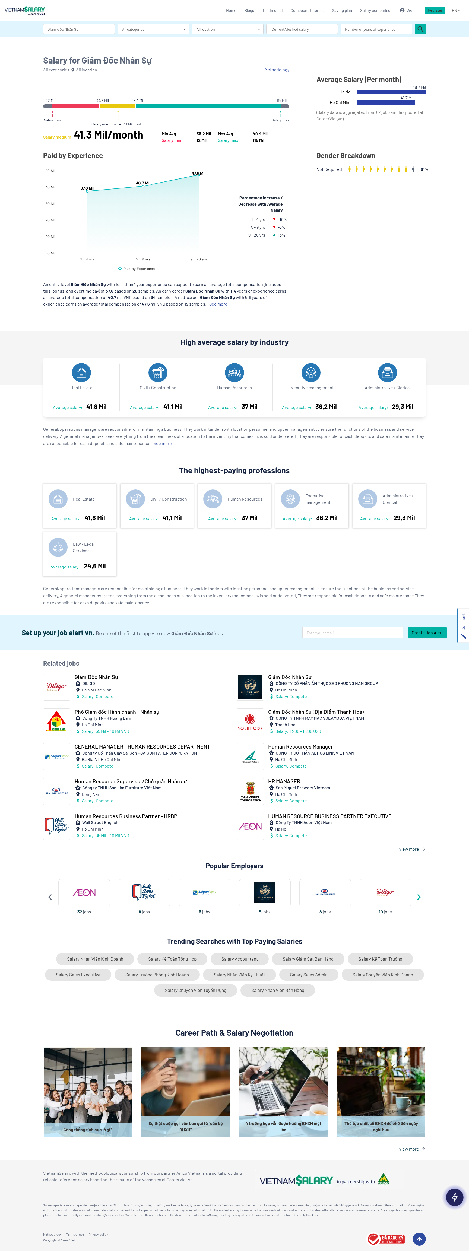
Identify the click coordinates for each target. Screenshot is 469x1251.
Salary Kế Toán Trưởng (380, 958)
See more (163, 443)
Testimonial (272, 10)
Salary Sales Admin (309, 974)
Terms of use (75, 1234)
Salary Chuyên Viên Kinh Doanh (383, 974)
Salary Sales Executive (78, 974)
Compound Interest (307, 10)
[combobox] (79, 29)
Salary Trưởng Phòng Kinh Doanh (157, 974)
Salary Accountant (239, 958)
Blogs (249, 10)
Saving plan (342, 10)
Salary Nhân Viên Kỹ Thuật (239, 974)
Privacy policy (98, 1234)
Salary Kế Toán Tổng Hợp (172, 958)
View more (409, 848)
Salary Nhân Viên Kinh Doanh (95, 958)
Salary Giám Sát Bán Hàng (308, 958)
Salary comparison (376, 10)
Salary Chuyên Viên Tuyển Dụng (195, 990)
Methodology (52, 1234)
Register (435, 10)
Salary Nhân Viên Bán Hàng (277, 990)
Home (231, 10)
